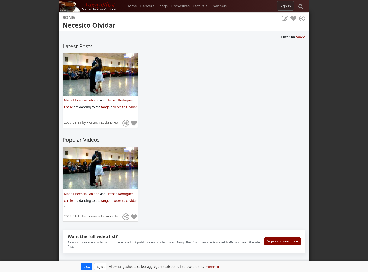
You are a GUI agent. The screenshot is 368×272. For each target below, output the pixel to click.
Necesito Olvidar (125, 107)
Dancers (147, 5)
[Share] (302, 18)
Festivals (200, 5)
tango (300, 37)
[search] (300, 5)
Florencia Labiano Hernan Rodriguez (113, 122)
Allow (86, 267)
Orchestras (180, 5)
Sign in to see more (282, 241)
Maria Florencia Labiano (82, 100)
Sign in (285, 5)
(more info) (212, 267)
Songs (162, 5)
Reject (100, 267)
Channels (218, 5)
